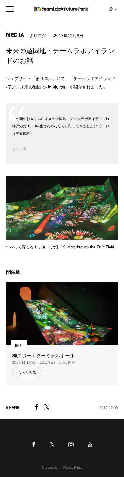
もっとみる (27, 372)
